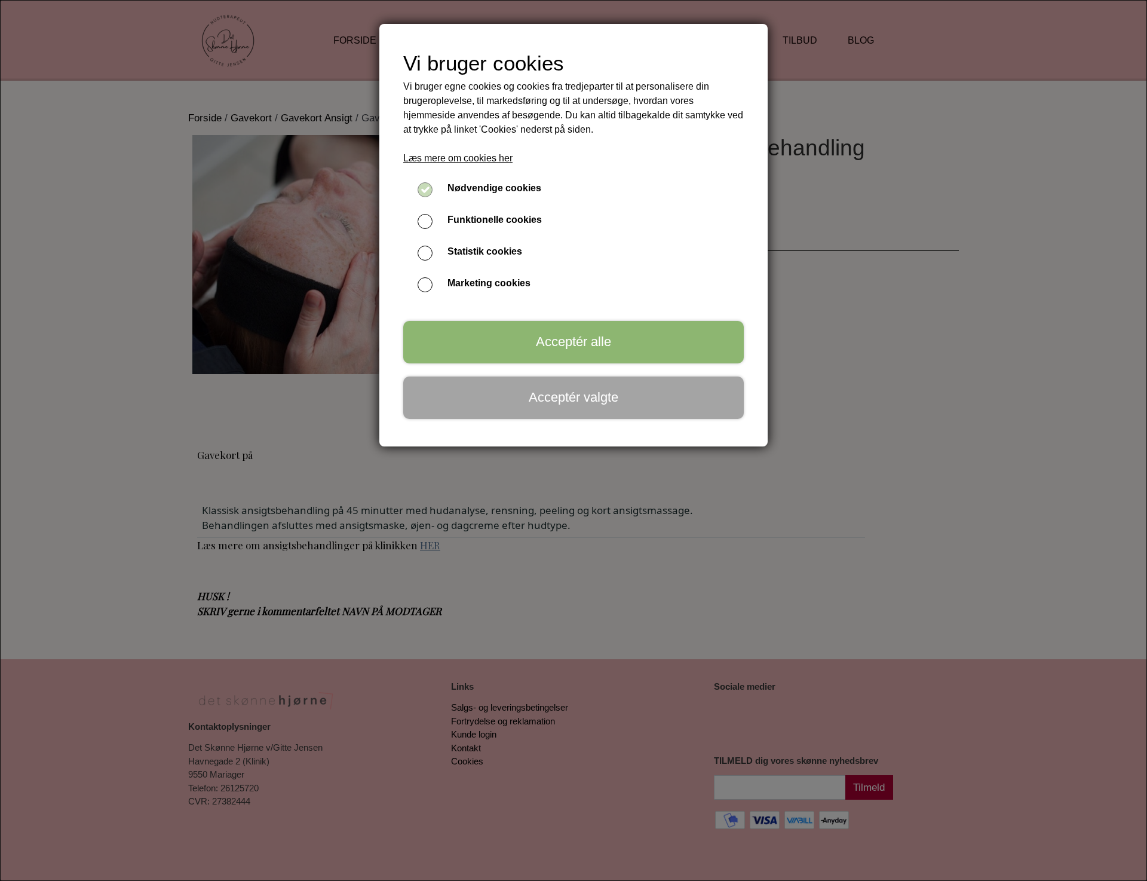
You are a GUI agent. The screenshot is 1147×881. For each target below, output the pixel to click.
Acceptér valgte (573, 397)
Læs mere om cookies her (458, 158)
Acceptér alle (573, 341)
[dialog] (573, 440)
